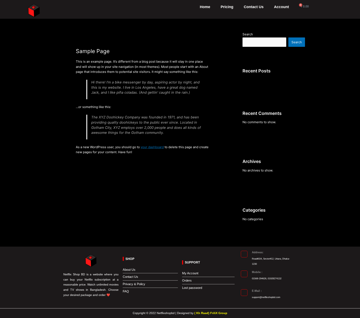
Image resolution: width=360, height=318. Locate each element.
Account (281, 7)
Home (205, 7)
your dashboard (152, 147)
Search (247, 34)
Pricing (227, 7)
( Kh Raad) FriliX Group (210, 313)
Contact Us (254, 7)
